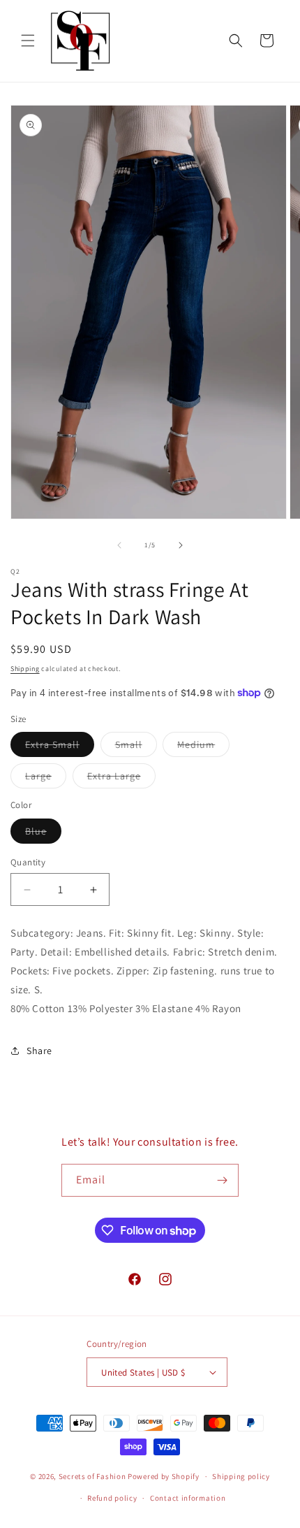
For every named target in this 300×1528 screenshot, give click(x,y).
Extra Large (121, 778)
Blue (43, 834)
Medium (203, 747)
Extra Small (59, 747)
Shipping (25, 668)
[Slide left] (119, 545)
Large (45, 778)
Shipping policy (241, 1476)
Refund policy (112, 1498)
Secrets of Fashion (92, 1476)
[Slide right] (180, 545)
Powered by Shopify (164, 1476)
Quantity (27, 862)
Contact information (187, 1498)
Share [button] (39, 1050)
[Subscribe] (222, 1180)
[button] (28, 40)
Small (136, 747)
